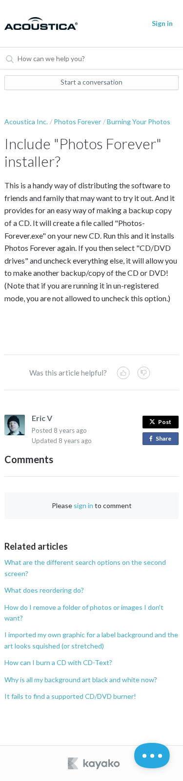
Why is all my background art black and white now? (80, 679)
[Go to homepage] (39, 23)
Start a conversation (91, 82)
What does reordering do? (44, 590)
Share (165, 440)
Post (164, 421)
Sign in (162, 23)
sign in (83, 505)
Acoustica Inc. (26, 121)
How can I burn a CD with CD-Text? (58, 662)
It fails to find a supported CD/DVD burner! (70, 696)
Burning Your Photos (138, 121)
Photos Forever (77, 121)
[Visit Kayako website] (95, 763)
